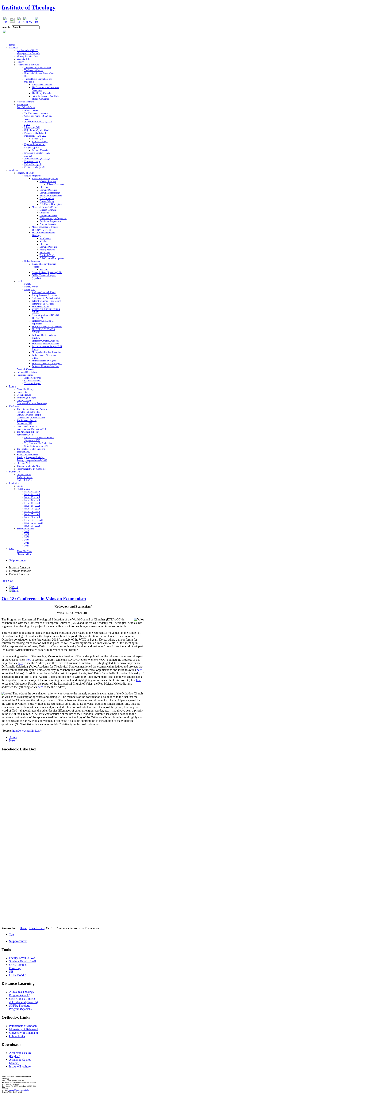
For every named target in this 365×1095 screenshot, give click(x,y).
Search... (7, 27)
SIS (11, 971)
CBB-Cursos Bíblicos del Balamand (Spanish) (23, 1000)
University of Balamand (23, 1032)
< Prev (13, 737)
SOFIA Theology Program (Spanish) (20, 1007)
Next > (13, 740)
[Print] (13, 587)
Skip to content (18, 560)
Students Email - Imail (22, 961)
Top (11, 934)
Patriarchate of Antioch (23, 1025)
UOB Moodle (17, 975)
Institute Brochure (20, 1066)
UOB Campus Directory (17, 966)
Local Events (36, 928)
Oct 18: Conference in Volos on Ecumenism (44, 598)
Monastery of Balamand (23, 1029)
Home (23, 928)
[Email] (14, 590)
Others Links (17, 1036)
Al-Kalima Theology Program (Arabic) (21, 993)
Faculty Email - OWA (22, 958)
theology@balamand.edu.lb (18, 1090)
